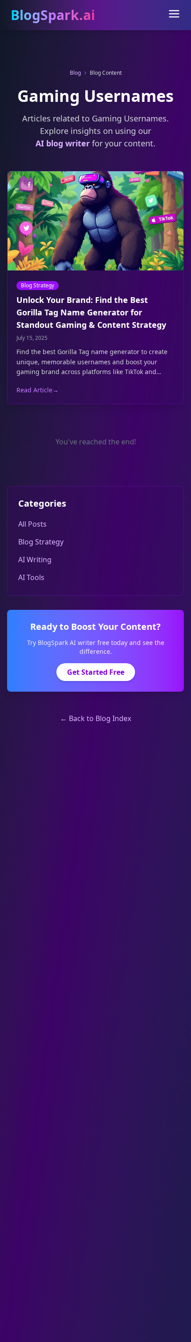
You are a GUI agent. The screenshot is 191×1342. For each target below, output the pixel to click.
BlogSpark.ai (53, 15)
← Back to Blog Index (95, 718)
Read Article (37, 390)
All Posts (32, 524)
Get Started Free (95, 672)
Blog (75, 73)
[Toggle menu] (174, 14)
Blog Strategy (37, 285)
